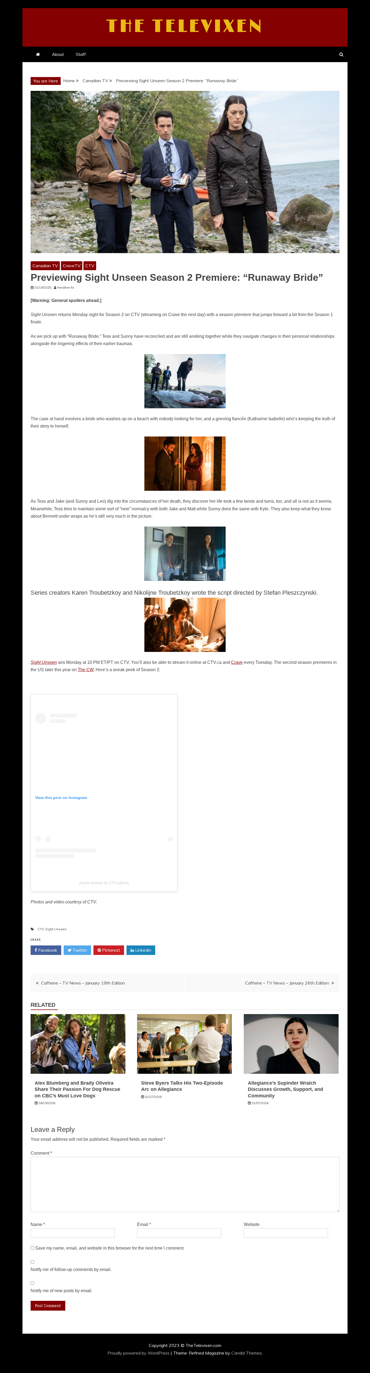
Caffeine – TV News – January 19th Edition (83, 983)
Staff (81, 54)
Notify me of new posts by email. (61, 1290)
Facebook (47, 950)
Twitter (79, 950)
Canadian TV (45, 265)
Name (38, 1224)
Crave (237, 662)
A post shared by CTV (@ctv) (104, 883)
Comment (41, 1153)
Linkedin (142, 950)
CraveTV (71, 265)
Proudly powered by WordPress (139, 1353)
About (58, 54)
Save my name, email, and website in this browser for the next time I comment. (109, 1248)
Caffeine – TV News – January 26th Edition (287, 983)
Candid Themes (246, 1353)
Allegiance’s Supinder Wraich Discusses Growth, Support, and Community (285, 1089)
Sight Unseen (56, 929)
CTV (89, 265)
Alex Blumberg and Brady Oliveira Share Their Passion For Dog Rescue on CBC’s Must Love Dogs (77, 1089)
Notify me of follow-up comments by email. (71, 1269)
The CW (85, 669)
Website (251, 1224)
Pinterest (110, 950)
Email (144, 1224)
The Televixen (185, 26)
